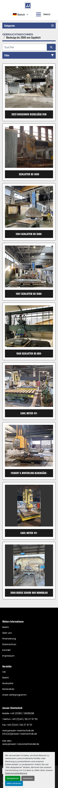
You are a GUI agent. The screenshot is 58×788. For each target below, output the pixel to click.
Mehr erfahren (14, 783)
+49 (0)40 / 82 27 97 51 (19, 724)
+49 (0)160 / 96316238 (22, 713)
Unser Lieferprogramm (14, 694)
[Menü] (39, 14)
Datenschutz (9, 644)
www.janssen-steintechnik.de (18, 730)
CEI (4, 671)
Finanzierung (9, 638)
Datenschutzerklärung (16, 773)
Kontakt (6, 650)
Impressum (8, 655)
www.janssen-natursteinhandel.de (20, 744)
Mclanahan (8, 689)
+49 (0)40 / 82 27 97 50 (24, 719)
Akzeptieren (13, 778)
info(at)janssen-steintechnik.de (19, 733)
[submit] (51, 47)
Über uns (7, 632)
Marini (5, 627)
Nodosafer (7, 683)
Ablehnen (28, 778)
